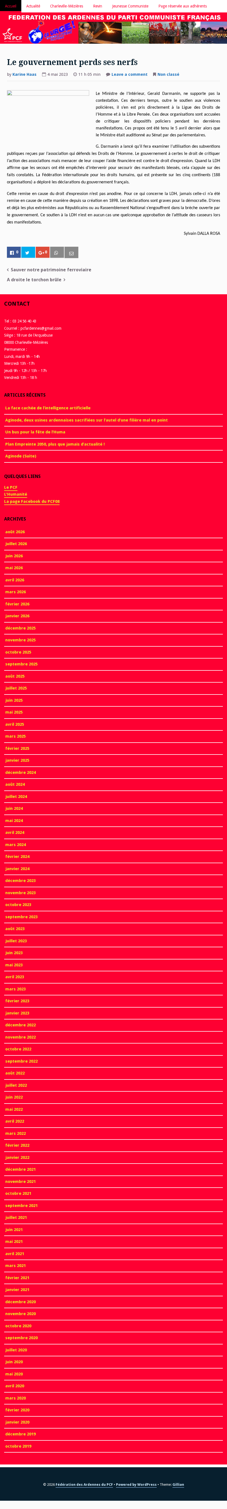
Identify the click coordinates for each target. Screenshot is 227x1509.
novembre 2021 (20, 1181)
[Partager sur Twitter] (28, 252)
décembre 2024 (20, 772)
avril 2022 (14, 1121)
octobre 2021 (18, 1193)
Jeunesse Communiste (130, 6)
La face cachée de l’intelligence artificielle (48, 407)
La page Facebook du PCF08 (32, 501)
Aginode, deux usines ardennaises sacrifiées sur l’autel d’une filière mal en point (86, 420)
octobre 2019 (18, 1446)
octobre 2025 (18, 652)
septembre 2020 (21, 1337)
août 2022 (15, 1073)
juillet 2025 (16, 688)
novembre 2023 (20, 892)
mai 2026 (14, 567)
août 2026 (15, 531)
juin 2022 (14, 1097)
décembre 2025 (20, 628)
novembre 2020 (20, 1313)
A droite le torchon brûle (34, 279)
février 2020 (17, 1409)
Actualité (33, 6)
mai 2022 (14, 1109)
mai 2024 (14, 820)
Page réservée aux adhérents (182, 6)
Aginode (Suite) (20, 456)
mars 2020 (15, 1398)
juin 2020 (14, 1361)
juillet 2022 (16, 1085)
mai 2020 (14, 1374)
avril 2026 (14, 579)
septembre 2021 (21, 1205)
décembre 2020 (20, 1301)
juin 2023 (14, 952)
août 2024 (15, 784)
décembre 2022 (20, 1025)
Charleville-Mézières (66, 6)
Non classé (168, 74)
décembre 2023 (20, 880)
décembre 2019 (20, 1434)
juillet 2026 (16, 543)
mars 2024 (15, 844)
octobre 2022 (18, 1049)
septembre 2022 (21, 1061)
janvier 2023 (17, 1013)
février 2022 (17, 1145)
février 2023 (17, 1000)
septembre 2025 (21, 664)
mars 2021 (15, 1265)
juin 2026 (14, 555)
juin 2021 (14, 1229)
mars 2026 (15, 591)
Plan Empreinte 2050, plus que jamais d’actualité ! (55, 444)
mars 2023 (15, 989)
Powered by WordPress (136, 1484)
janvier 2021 (17, 1289)
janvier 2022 (17, 1157)
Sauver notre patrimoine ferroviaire (51, 269)
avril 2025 (14, 724)
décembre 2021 (20, 1169)
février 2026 (17, 604)
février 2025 (17, 748)
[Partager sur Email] (71, 253)
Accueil (10, 6)
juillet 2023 (16, 940)
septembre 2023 (21, 916)
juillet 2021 (16, 1217)
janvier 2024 (17, 868)
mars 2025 (15, 736)
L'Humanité (15, 494)
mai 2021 (14, 1241)
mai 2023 (14, 964)
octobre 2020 (18, 1325)
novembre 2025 (20, 640)
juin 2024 (14, 808)
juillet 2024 (16, 796)
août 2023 (15, 928)
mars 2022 (15, 1133)
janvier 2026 (17, 615)
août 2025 (15, 676)
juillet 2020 (16, 1349)
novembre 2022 (20, 1037)
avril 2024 (14, 832)
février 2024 (17, 856)
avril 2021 (14, 1253)
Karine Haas (24, 74)
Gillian (178, 1484)
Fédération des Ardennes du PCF (84, 1484)
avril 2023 (14, 976)
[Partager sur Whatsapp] (57, 252)
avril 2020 (14, 1385)
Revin (97, 6)
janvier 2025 (17, 760)
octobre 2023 (18, 904)
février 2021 (17, 1277)
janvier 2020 (17, 1422)
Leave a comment (130, 75)
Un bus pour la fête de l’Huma (35, 432)
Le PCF (10, 487)
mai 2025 (14, 712)
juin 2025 (14, 700)
